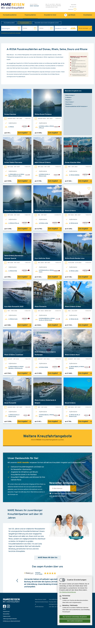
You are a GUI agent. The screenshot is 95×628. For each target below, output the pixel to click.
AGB (4, 609)
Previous (17, 580)
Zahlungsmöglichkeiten (10, 618)
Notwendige (66, 595)
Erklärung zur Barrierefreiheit (11, 621)
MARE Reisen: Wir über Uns (47, 558)
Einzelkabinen (87, 15)
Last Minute (71, 15)
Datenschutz (6, 616)
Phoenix (67, 100)
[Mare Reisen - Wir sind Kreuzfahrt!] (12, 6)
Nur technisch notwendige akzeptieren (75, 617)
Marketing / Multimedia (69, 605)
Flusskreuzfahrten (30, 15)
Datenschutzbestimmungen (71, 493)
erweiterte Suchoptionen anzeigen (11, 33)
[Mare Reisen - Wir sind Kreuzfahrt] (12, 600)
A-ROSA (67, 97)
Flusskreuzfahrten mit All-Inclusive (75, 106)
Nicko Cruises (69, 95)
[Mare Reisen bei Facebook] (5, 606)
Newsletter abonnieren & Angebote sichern (47, 23)
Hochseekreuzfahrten (10, 15)
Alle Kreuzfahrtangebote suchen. (47, 440)
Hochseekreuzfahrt (9, 23)
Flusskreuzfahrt (24, 23)
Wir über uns (73, 6)
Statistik (65, 598)
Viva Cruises (69, 102)
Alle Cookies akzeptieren (75, 621)
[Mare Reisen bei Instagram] (9, 606)
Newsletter (73, 4)
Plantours (68, 104)
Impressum (6, 611)
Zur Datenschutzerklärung (67, 592)
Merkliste (70, 9)
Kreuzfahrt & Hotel (50, 15)
